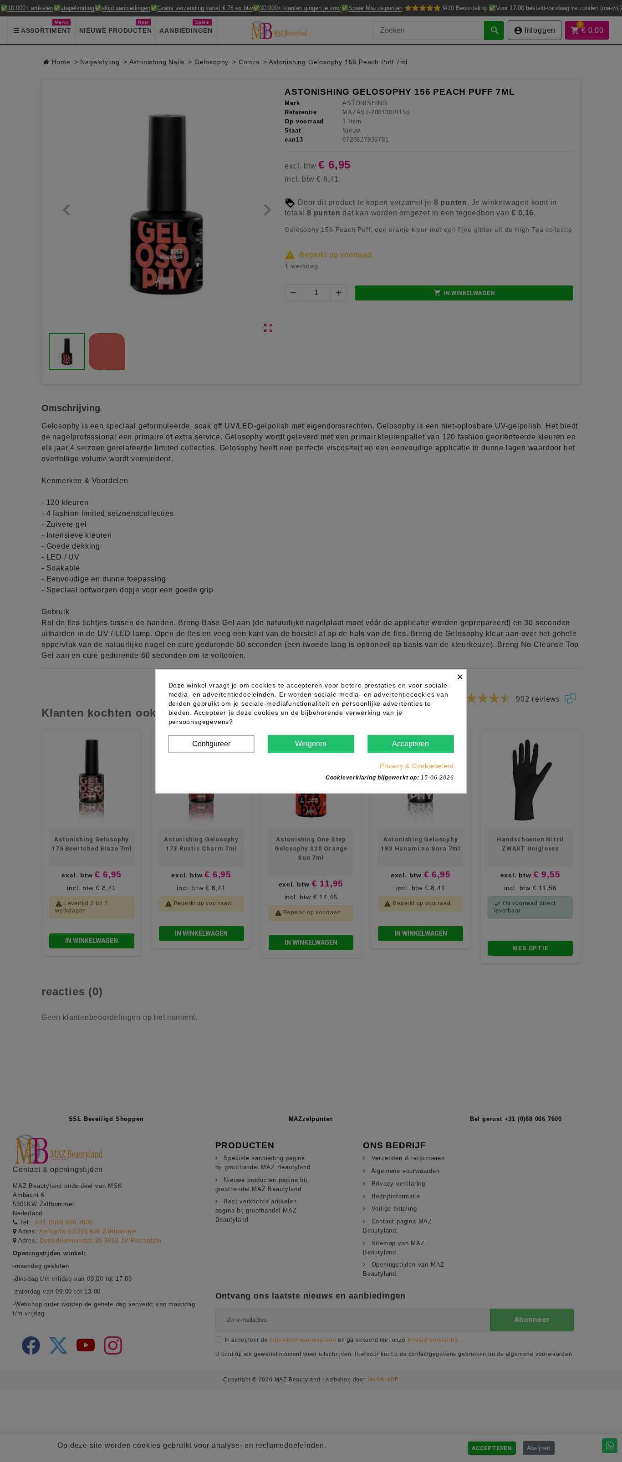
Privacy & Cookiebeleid (417, 765)
